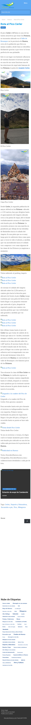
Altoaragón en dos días (13, 637)
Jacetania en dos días (7, 665)
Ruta (26, 626)
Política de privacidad (8, 712)
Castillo (23, 614)
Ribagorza (22, 507)
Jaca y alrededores (6, 662)
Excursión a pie (7, 507)
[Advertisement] (15, 543)
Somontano (5, 657)
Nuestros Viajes (6, 647)
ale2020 (4, 495)
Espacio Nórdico (21, 616)
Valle (19, 605)
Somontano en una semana (8, 605)
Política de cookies (7, 713)
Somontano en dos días (23, 644)
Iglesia (23, 660)
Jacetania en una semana (8, 642)
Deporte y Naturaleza (19, 504)
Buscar (3, 518)
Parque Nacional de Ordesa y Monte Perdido (12, 631)
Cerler (27, 68)
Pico (15, 507)
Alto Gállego (6, 614)
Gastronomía (20, 652)
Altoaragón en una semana (20, 603)
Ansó (25, 624)
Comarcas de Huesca (16, 657)
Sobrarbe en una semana (8, 616)
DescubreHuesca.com (10, 718)
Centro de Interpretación (8, 652)
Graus (3, 637)
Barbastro (20, 626)
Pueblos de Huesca (19, 634)
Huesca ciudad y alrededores (20, 647)
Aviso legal (4, 710)
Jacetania (5, 629)
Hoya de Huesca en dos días (8, 624)
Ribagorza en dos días (7, 621)
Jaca (15, 611)
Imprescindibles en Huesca (20, 655)
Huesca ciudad (6, 603)
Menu (25, 3)
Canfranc (19, 624)
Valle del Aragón (11, 626)
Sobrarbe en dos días (7, 611)
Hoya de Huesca (7, 608)
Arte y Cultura (18, 662)
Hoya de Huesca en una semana (10, 660)
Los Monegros (18, 608)
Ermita (3, 626)
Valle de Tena (21, 642)
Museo (18, 619)
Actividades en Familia (21, 621)
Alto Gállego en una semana (8, 649)
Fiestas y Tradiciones (8, 619)
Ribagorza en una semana (8, 639)
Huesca (3, 27)
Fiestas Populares (6, 654)
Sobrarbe (15, 614)
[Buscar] (27, 521)
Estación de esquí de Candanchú (15, 492)
